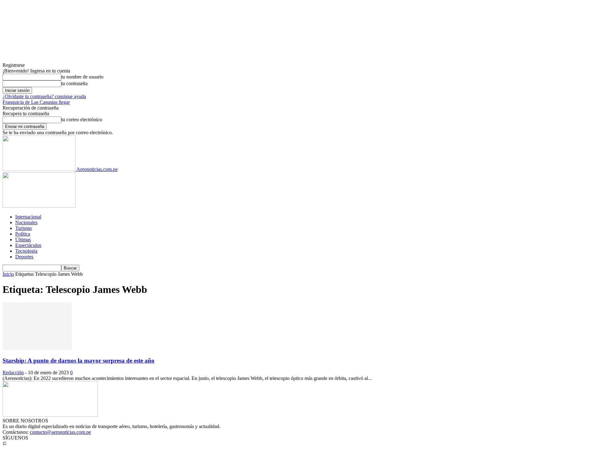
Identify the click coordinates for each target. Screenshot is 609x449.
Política (22, 234)
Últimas (23, 239)
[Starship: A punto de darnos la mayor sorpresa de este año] (37, 348)
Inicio (8, 274)
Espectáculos (28, 245)
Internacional (28, 216)
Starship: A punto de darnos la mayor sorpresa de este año (78, 360)
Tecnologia (26, 251)
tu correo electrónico (81, 119)
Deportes (24, 256)
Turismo (23, 228)
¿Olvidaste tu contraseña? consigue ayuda (44, 96)
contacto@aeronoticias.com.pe (60, 432)
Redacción (13, 372)
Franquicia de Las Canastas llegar (36, 102)
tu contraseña (74, 83)
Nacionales (26, 222)
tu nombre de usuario (82, 76)
